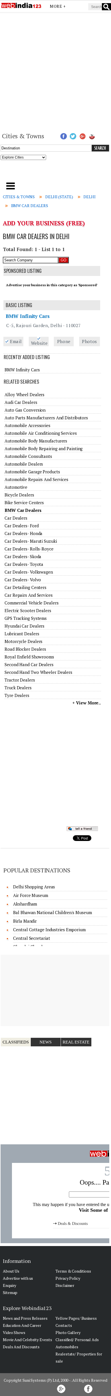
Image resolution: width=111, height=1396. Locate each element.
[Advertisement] (55, 71)
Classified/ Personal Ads (77, 1339)
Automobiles (67, 1346)
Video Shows (14, 1332)
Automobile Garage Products (32, 471)
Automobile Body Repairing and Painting (44, 448)
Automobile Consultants (28, 456)
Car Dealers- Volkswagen (29, 572)
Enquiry (9, 1285)
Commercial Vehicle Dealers (31, 603)
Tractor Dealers (20, 680)
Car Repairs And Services (29, 595)
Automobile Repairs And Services (36, 479)
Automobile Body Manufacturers (36, 441)
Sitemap (10, 1292)
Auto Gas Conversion (25, 410)
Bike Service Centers (24, 502)
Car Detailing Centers (25, 587)
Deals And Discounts (21, 1346)
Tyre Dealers (17, 695)
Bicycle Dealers (19, 495)
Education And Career (22, 1325)
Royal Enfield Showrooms (29, 657)
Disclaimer (65, 1285)
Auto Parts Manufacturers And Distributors (46, 417)
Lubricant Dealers (22, 633)
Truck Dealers (18, 687)
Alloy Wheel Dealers (24, 394)
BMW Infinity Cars (27, 316)
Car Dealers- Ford (21, 525)
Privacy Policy (68, 1278)
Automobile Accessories (27, 425)
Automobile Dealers (24, 464)
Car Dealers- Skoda (23, 556)
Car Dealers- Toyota (24, 564)
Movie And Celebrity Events (27, 1339)
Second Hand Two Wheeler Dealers (38, 672)
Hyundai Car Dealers (24, 626)
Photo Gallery (68, 1332)
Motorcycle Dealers (23, 641)
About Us (11, 1271)
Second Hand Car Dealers (29, 664)
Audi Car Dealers (21, 402)
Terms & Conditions (73, 1271)
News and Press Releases (25, 1318)
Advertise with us (18, 1278)
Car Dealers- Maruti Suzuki (31, 541)
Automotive (16, 487)
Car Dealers (16, 518)
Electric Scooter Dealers (28, 610)
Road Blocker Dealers (25, 649)
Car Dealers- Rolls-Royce (29, 549)
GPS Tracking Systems (26, 618)
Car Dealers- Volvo (23, 579)
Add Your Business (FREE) (44, 223)
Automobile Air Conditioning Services (41, 433)
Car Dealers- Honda (23, 533)
